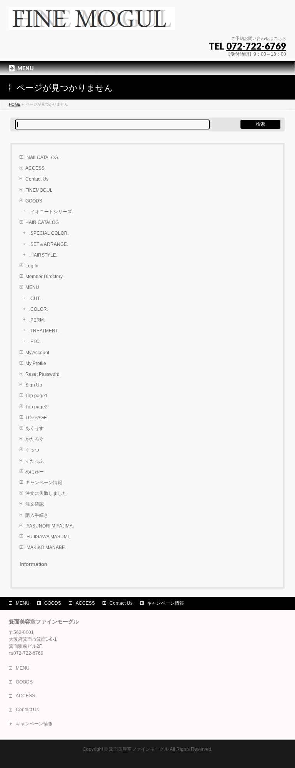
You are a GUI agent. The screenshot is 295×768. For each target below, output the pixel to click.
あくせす (34, 428)
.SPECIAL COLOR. (49, 233)
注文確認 (34, 504)
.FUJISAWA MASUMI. (47, 536)
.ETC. (35, 341)
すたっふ (34, 461)
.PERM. (37, 320)
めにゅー (34, 471)
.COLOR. (38, 309)
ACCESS (35, 168)
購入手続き (36, 515)
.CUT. (35, 298)
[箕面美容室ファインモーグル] (92, 21)
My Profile (35, 363)
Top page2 (36, 407)
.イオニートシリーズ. (51, 211)
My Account (37, 352)
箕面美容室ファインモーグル (139, 749)
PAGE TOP (281, 737)
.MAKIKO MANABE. (45, 547)
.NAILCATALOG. (42, 157)
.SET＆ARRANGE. (48, 244)
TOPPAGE (36, 417)
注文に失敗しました (46, 493)
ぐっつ (32, 450)
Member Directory (44, 276)
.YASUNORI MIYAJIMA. (49, 526)
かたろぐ (34, 439)
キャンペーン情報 (43, 482)
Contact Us (36, 179)
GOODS (33, 201)
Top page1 (36, 395)
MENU (32, 287)
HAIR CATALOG (42, 222)
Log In (31, 266)
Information (33, 564)
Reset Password (42, 374)
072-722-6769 (256, 45)
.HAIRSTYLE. (43, 255)
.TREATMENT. (44, 330)
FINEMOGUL (39, 190)
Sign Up (33, 385)
